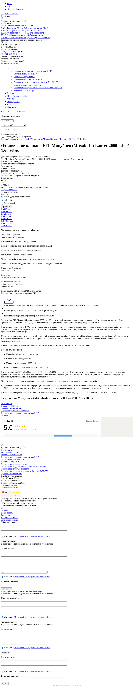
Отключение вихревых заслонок (28, 79)
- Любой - (8, 200)
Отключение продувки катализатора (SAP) (33, 71)
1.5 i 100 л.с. (6, 211)
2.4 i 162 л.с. (6, 226)
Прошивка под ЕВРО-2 (24, 76)
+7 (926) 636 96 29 (9, 190)
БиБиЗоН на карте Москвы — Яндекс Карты (67, 685)
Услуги (10, 68)
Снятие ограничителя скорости (27, 85)
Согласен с (27, 536)
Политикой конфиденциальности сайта (32, 536)
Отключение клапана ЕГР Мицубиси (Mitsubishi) (30, 139)
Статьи (10, 104)
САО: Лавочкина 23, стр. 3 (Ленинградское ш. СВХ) (24, 28)
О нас (9, 3)
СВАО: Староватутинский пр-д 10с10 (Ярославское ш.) (26, 37)
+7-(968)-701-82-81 (9, 14)
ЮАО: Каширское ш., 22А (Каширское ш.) (20, 30)
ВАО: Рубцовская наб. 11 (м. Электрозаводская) (22, 33)
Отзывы (11, 99)
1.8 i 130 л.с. (6, 218)
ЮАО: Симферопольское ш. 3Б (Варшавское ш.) (22, 35)
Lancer (56, 139)
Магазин (11, 93)
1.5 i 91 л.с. (6, 214)
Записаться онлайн (9, 520)
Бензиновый (9, 203)
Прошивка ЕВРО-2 (9, 406)
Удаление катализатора (24, 90)
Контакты (11, 107)
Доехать (4, 194)
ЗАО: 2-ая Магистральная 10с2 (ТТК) (17, 26)
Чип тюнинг (6, 403)
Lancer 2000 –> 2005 (69, 139)
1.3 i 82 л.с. (6, 209)
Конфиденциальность (10, 452)
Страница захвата (9, 581)
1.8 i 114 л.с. (6, 216)
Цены (17, 96)
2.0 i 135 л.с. (6, 223)
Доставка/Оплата (15, 9)
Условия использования (11, 455)
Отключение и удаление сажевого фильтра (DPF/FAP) (38, 88)
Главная (4, 139)
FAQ (9, 6)
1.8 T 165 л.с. (7, 221)
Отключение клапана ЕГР (25, 74)
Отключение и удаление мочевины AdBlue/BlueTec (36, 82)
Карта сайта (6, 450)
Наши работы (13, 101)
